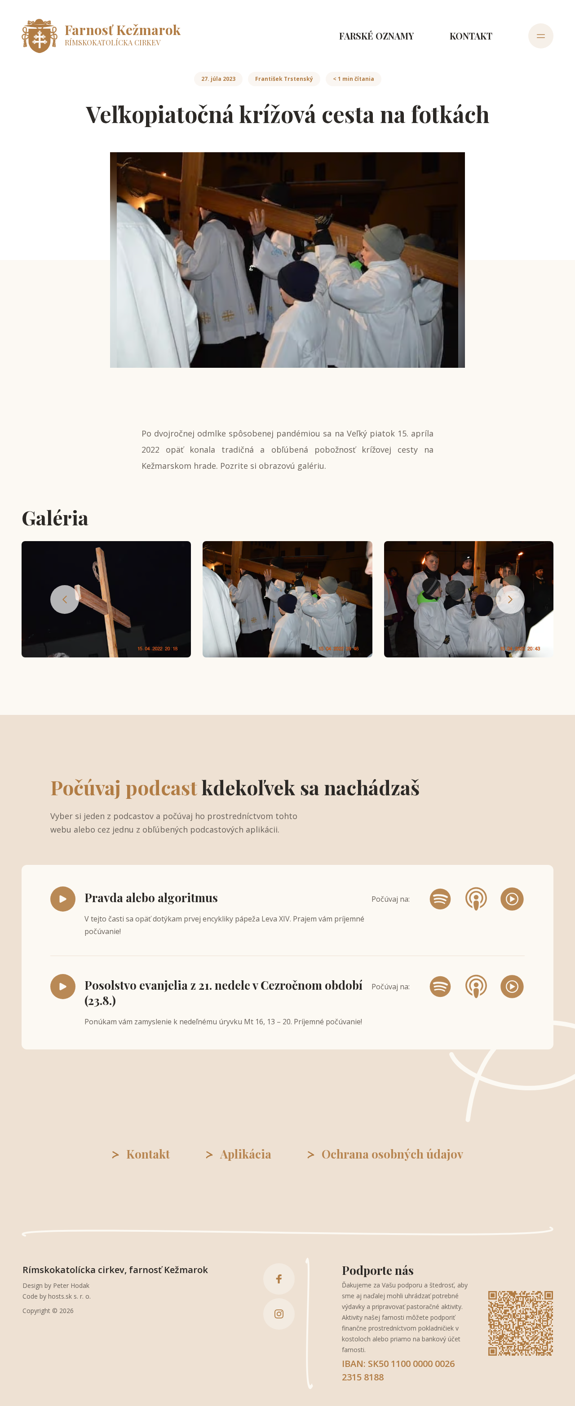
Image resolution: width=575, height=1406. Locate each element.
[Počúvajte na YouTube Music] (512, 899)
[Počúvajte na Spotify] (440, 899)
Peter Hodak (71, 1285)
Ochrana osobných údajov (392, 1154)
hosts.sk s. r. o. (69, 1296)
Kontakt (471, 36)
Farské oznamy (376, 36)
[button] (106, 599)
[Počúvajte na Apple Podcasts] (476, 899)
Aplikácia (245, 1154)
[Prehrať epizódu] (62, 899)
